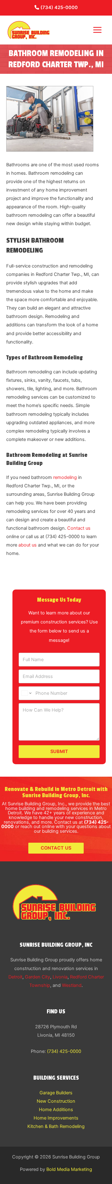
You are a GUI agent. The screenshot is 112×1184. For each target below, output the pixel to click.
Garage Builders (56, 1093)
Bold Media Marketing (69, 1169)
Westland (72, 985)
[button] (56, 848)
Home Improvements (56, 1118)
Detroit (15, 977)
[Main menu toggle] (97, 29)
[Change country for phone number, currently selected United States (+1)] (26, 693)
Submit (59, 751)
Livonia (60, 977)
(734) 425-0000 (58, 7)
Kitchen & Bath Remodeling (56, 1126)
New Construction (56, 1101)
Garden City (37, 977)
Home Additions (56, 1109)
